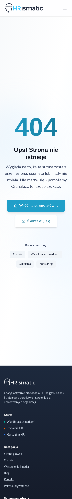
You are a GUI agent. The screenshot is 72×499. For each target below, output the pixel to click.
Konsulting (46, 264)
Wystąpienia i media (16, 466)
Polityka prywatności (16, 486)
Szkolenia (25, 264)
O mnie (17, 254)
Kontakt (9, 479)
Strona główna (13, 454)
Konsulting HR (16, 434)
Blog (6, 473)
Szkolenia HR (15, 428)
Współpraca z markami (45, 254)
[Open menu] (65, 8)
